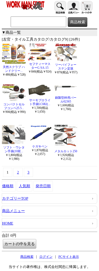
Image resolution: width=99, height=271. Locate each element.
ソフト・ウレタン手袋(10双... (14, 149)
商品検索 (27, 257)
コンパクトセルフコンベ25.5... (14, 106)
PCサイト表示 (68, 257)
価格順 (7, 186)
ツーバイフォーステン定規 (65, 66)
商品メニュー (13, 211)
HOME (7, 223)
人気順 (24, 186)
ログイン (46, 257)
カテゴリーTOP (15, 198)
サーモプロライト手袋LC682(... (40, 102)
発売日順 (43, 186)
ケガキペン (39, 146)
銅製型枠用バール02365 (65, 99)
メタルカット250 (65, 151)
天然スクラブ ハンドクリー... (14, 69)
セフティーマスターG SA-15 (40, 66)
